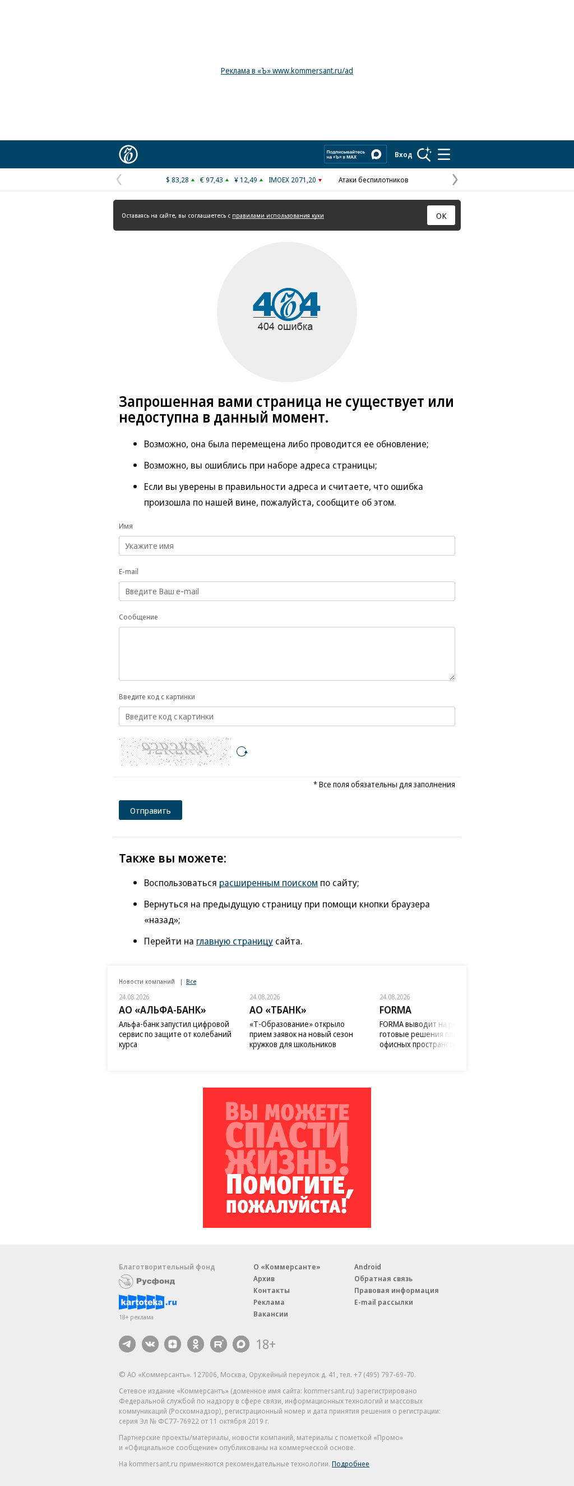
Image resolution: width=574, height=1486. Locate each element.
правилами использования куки (278, 215)
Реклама (269, 1302)
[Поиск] (424, 154)
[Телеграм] (127, 1344)
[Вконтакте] (150, 1344)
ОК (441, 215)
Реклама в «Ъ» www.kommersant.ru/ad (287, 70)
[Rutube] (218, 1344)
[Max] (241, 1344)
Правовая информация (396, 1290)
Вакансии (270, 1314)
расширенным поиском (268, 882)
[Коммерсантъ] (128, 154)
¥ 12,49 (245, 180)
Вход (404, 154)
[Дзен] (172, 1344)
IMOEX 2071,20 (292, 180)
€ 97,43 (211, 180)
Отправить (150, 810)
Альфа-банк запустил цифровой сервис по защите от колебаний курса (175, 1034)
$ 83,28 (177, 180)
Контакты (271, 1290)
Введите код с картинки (157, 696)
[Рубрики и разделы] (444, 154)
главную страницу (234, 940)
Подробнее (350, 1464)
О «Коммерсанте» (287, 1267)
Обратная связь (383, 1278)
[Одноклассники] (195, 1344)
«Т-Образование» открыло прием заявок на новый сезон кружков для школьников (301, 1034)
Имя (126, 525)
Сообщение (138, 616)
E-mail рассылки (383, 1302)
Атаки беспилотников (374, 180)
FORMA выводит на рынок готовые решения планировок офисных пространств (433, 1034)
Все (191, 981)
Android (367, 1267)
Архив (264, 1278)
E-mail (128, 571)
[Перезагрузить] (242, 751)
